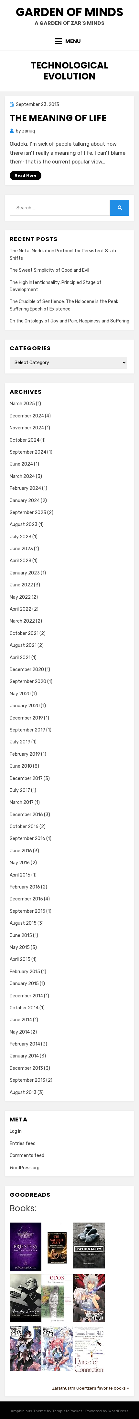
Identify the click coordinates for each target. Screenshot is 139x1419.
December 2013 (26, 1068)
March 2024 (22, 476)
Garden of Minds (69, 12)
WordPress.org (24, 1168)
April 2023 (20, 560)
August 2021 (23, 645)
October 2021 (24, 633)
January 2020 (25, 706)
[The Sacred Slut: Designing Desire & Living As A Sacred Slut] (57, 1247)
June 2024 (21, 464)
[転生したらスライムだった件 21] (25, 1348)
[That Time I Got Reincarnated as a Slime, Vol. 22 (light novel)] (89, 1297)
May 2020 (20, 694)
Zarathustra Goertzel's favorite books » (90, 1388)
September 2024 (28, 452)
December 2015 (26, 899)
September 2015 (27, 911)
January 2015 (24, 983)
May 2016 (20, 863)
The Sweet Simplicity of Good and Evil (49, 270)
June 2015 (21, 935)
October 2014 (24, 1008)
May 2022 (20, 597)
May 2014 (20, 1032)
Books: (23, 1208)
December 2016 (26, 814)
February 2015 (25, 971)
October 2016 (24, 826)
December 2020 (27, 669)
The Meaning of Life (58, 118)
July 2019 (20, 742)
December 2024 (27, 416)
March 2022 (22, 621)
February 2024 (25, 488)
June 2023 (21, 549)
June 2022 (21, 585)
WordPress (118, 1411)
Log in (16, 1131)
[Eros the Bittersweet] (57, 1298)
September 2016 (27, 838)
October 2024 (24, 440)
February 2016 (25, 887)
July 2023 (20, 537)
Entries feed (23, 1143)
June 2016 (21, 851)
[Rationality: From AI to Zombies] (89, 1245)
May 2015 (20, 947)
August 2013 (23, 1092)
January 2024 (25, 500)
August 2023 (23, 524)
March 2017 (22, 802)
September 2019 (27, 730)
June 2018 (21, 766)
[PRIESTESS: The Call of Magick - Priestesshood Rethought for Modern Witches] (25, 1246)
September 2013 (27, 1080)
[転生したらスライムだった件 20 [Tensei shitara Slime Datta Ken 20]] (57, 1348)
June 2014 (21, 1020)
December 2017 (26, 778)
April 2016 (20, 875)
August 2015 (23, 923)
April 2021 (20, 657)
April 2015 (20, 959)
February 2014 (25, 1044)
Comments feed (27, 1155)
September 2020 (28, 681)
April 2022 (20, 609)
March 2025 (22, 403)
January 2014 (24, 1056)
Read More (26, 175)
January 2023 (25, 573)
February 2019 (25, 754)
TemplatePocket (67, 1411)
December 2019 (26, 718)
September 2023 (28, 512)
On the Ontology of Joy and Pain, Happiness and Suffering (69, 321)
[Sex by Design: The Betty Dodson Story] (25, 1297)
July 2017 (20, 790)
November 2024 (27, 428)
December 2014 (26, 996)
